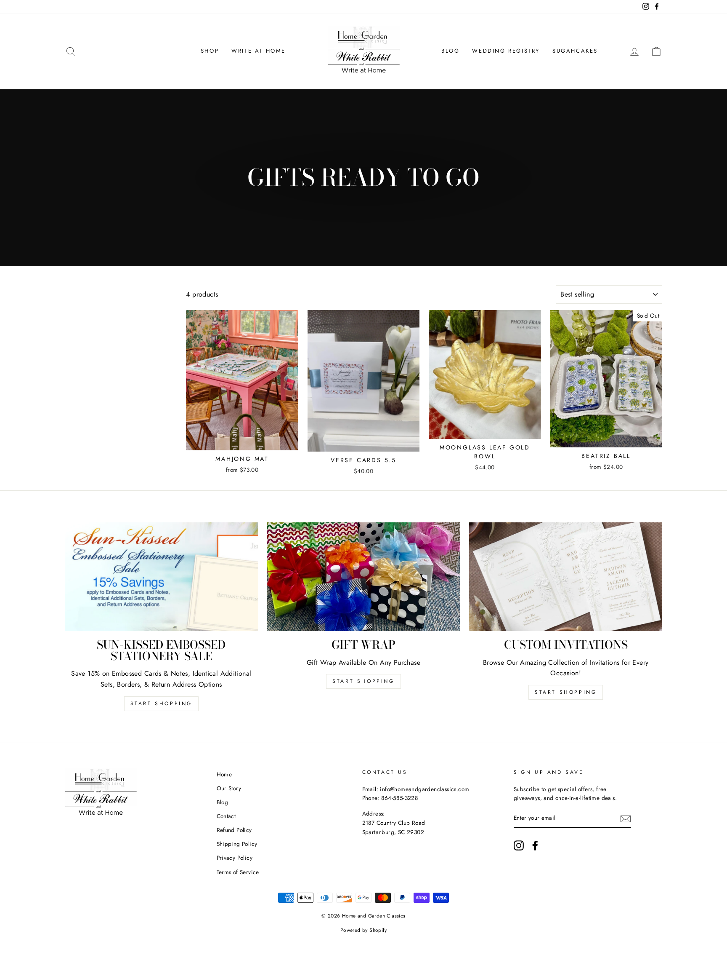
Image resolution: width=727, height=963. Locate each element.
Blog (450, 51)
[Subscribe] (625, 818)
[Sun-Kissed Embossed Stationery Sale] (161, 576)
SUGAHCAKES (575, 51)
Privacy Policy (235, 857)
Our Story (229, 788)
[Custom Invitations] (565, 576)
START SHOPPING (363, 681)
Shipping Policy (237, 844)
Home (224, 774)
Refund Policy (234, 830)
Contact (226, 816)
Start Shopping (161, 703)
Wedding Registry (506, 51)
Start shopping (566, 692)
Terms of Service (238, 872)
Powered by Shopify (363, 930)
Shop (210, 51)
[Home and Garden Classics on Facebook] (535, 845)
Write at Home (258, 51)
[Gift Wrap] (363, 576)
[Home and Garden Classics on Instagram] (519, 845)
